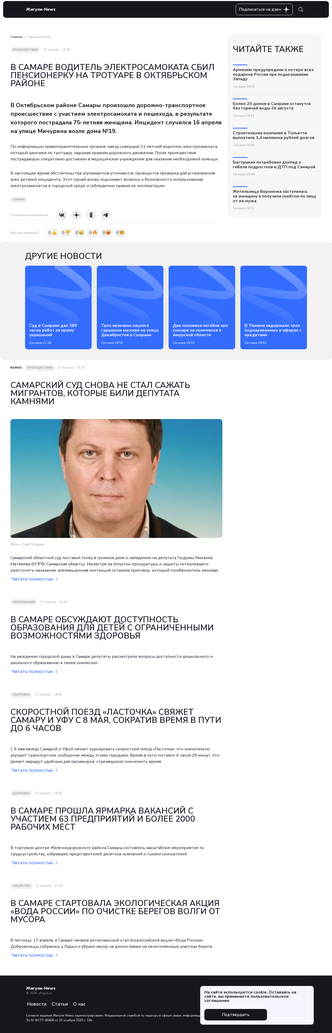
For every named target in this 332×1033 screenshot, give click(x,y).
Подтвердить (236, 1015)
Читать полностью (32, 579)
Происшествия (39, 37)
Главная (16, 37)
